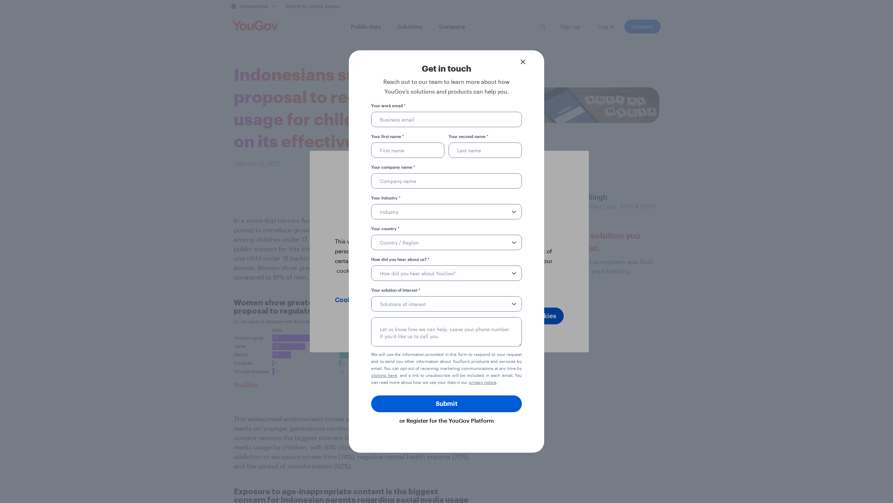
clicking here (384, 375)
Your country (385, 228)
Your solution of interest (395, 289)
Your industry (385, 197)
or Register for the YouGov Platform (446, 420)
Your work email (388, 105)
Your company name (393, 167)
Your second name (468, 136)
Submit (447, 404)
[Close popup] (523, 62)
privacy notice (482, 382)
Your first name (387, 136)
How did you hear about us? (400, 259)
